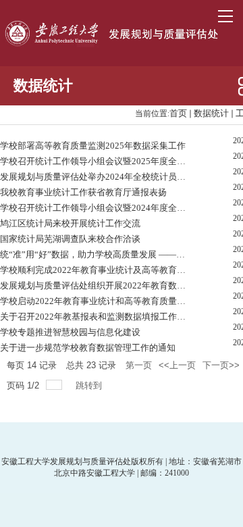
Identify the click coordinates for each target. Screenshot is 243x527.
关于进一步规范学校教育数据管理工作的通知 (88, 348)
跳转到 (90, 385)
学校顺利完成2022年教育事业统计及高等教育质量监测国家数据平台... (95, 270)
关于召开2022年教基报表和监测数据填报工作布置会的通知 (95, 316)
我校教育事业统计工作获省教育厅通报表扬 (83, 192)
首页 (178, 113)
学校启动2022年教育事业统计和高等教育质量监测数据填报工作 (95, 301)
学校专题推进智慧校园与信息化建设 (70, 332)
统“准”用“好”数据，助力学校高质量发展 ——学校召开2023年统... (95, 254)
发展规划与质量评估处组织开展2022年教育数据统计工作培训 (95, 285)
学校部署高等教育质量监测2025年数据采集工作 (93, 146)
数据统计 (211, 113)
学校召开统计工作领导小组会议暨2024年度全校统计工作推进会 (95, 208)
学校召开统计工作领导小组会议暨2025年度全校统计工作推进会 (95, 161)
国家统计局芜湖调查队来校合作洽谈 (70, 239)
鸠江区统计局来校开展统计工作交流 (70, 223)
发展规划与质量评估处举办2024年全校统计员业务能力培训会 (95, 177)
